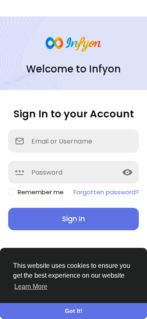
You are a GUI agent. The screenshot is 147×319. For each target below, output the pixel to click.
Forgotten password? (106, 192)
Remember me (41, 192)
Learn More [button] (30, 286)
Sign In (73, 219)
